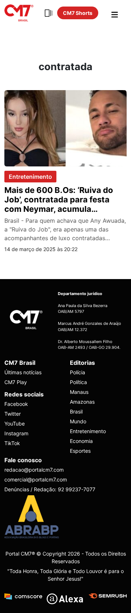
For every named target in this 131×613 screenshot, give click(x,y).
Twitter (12, 414)
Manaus (79, 392)
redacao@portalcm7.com (34, 470)
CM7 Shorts (77, 13)
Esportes (80, 451)
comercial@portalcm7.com (35, 479)
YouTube (14, 423)
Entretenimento (30, 176)
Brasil (76, 411)
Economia (81, 441)
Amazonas (82, 402)
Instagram (16, 433)
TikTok (12, 443)
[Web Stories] (48, 13)
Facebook (16, 404)
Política (78, 382)
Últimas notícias (22, 372)
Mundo (78, 421)
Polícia (77, 372)
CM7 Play (15, 382)
